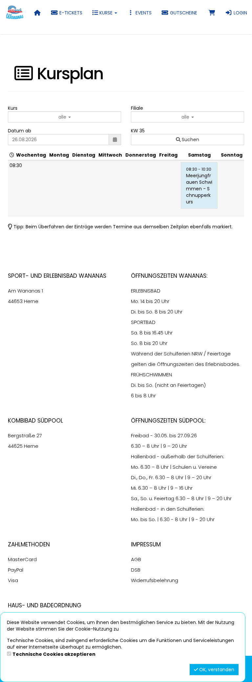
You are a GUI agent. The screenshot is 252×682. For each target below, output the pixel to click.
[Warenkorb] (212, 13)
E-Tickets (70, 12)
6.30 (136, 446)
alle (63, 117)
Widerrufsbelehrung (154, 580)
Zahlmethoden (29, 544)
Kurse (106, 12)
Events (143, 12)
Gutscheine (183, 12)
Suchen (189, 139)
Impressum (146, 544)
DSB (135, 569)
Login (239, 12)
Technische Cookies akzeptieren (53, 654)
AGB (136, 559)
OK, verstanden (216, 669)
